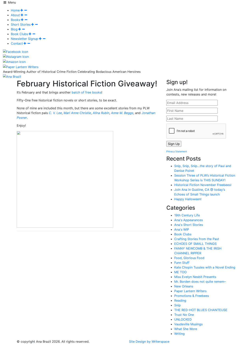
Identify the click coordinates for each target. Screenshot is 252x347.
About (15, 15)
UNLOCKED (183, 319)
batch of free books (86, 92)
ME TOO (180, 272)
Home (15, 10)
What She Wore (185, 329)
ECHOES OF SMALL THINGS (195, 244)
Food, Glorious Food (189, 258)
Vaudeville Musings (188, 324)
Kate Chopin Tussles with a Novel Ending (204, 267)
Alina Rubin (101, 113)
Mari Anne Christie (77, 113)
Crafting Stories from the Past (196, 239)
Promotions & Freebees (191, 296)
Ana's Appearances (188, 220)
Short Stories (21, 24)
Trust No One (184, 315)
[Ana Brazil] (12, 76)
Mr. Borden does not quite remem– (200, 281)
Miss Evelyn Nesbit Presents (195, 277)
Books (15, 20)
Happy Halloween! (187, 199)
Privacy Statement (176, 151)
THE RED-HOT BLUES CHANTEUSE (200, 310)
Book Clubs (19, 34)
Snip (177, 305)
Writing (179, 334)
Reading (180, 300)
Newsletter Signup (24, 39)
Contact (17, 43)
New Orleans (183, 286)
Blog (14, 29)
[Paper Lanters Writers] (20, 66)
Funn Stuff (181, 263)
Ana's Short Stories (188, 225)
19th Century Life (187, 215)
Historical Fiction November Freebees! (202, 185)
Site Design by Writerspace (149, 341)
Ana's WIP (181, 229)
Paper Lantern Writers (190, 291)
